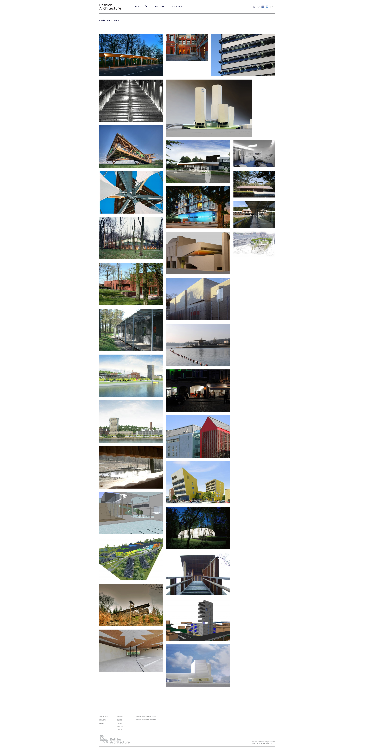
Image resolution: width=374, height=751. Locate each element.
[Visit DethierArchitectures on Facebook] (263, 7)
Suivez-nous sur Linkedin (146, 720)
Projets (160, 6)
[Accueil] (110, 9)
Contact (272, 7)
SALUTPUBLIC (270, 741)
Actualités (141, 6)
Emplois (120, 726)
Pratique (120, 717)
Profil (101, 723)
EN (259, 7)
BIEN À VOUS (267, 743)
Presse (119, 723)
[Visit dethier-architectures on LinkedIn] (267, 7)
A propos (177, 6)
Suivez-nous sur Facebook (146, 717)
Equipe (119, 720)
